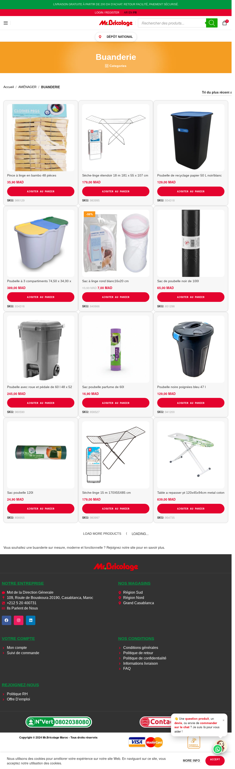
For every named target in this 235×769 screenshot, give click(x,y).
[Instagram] (18, 620)
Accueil (8, 87)
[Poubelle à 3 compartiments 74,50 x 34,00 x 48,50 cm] (40, 243)
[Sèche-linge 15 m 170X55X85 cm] (115, 454)
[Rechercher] (212, 23)
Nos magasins (134, 583)
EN (130, 12)
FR (135, 12)
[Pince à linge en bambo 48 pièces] (40, 137)
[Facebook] (6, 620)
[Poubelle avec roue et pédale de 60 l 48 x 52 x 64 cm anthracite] (40, 349)
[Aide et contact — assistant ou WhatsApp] (220, 746)
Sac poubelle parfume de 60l (103, 387)
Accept (215, 759)
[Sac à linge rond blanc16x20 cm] (115, 243)
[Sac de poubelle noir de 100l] (190, 243)
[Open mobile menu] (5, 23)
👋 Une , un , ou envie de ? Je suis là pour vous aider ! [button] (199, 724)
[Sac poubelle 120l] (40, 454)
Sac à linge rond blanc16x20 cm (105, 281)
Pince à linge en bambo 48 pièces (31, 175)
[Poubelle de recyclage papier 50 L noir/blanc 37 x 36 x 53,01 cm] (190, 137)
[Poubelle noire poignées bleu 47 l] (190, 349)
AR (126, 12)
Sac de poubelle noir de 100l (178, 281)
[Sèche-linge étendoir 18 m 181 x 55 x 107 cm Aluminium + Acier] (115, 137)
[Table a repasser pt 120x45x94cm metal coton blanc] (190, 454)
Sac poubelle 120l (20, 492)
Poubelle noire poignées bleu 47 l (181, 387)
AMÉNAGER (27, 87)
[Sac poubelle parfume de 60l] (115, 349)
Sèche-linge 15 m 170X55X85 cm (106, 492)
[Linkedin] (31, 620)
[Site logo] (116, 23)
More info (192, 760)
